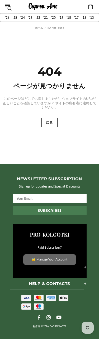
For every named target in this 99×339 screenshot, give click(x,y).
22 (38, 17)
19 (61, 17)
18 (69, 17)
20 (53, 17)
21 (45, 17)
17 (76, 17)
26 (7, 17)
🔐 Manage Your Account (49, 259)
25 (15, 17)
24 (22, 17)
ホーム (39, 27)
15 (84, 17)
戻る (49, 122)
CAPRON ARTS (43, 7)
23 (30, 17)
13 (91, 17)
